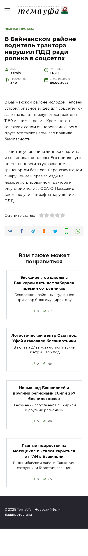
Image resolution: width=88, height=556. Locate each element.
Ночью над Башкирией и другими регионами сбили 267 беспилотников (44, 393)
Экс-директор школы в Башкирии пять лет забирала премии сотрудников (44, 283)
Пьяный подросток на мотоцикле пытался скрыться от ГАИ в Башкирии (44, 451)
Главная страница (19, 29)
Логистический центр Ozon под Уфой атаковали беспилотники (44, 338)
